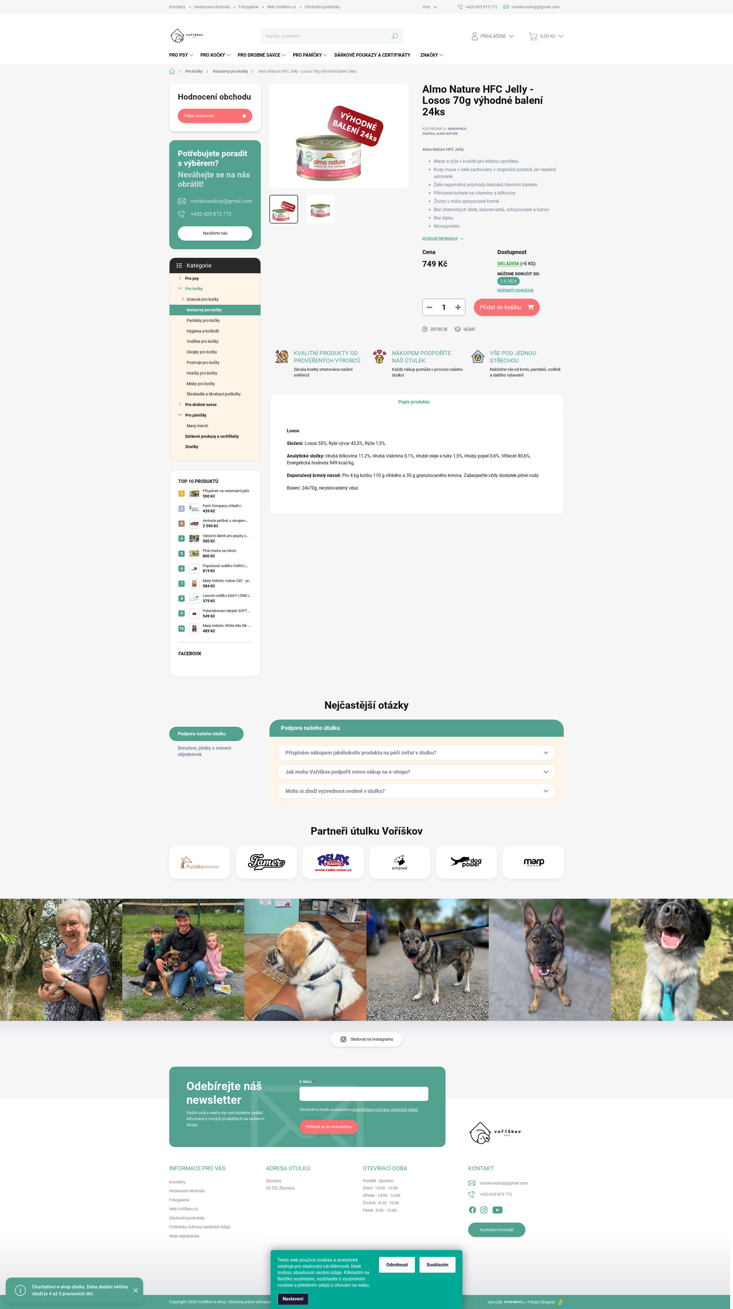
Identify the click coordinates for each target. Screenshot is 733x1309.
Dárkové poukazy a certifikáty (212, 436)
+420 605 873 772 (211, 214)
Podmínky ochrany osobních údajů (199, 1227)
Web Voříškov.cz (281, 7)
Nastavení (293, 1299)
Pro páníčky (195, 415)
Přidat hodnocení (199, 116)
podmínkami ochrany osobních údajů (385, 1109)
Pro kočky (194, 288)
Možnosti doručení (515, 290)
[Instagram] (484, 1209)
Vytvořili (495, 1302)
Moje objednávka (184, 1236)
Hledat (395, 36)
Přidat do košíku (500, 307)
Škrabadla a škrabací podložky (214, 394)
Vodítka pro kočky (202, 341)
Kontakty (177, 7)
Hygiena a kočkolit (203, 331)
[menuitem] (182, 55)
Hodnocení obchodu (212, 7)
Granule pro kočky (203, 299)
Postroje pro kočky (203, 362)
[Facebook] (472, 1209)
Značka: (440, 134)
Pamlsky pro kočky (203, 320)
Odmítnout (397, 1265)
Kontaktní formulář (497, 1229)
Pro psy (192, 278)
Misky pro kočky (201, 383)
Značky (191, 446)
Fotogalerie (249, 7)
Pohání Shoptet (541, 1302)
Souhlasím (437, 1265)
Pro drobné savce (201, 404)
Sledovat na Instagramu (371, 1039)
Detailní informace (440, 239)
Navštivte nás (215, 233)
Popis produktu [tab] (413, 402)
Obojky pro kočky (202, 352)
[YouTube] (497, 1209)
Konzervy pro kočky (204, 310)
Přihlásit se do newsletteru (329, 1126)
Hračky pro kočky (202, 373)
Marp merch (197, 425)
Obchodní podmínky (322, 7)
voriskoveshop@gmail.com (221, 201)
